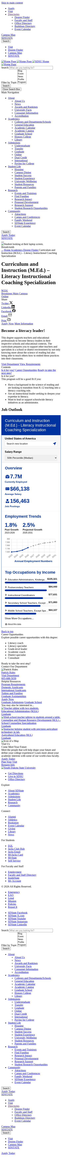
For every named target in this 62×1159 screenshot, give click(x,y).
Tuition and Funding (12, 693)
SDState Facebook (17, 912)
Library (18, 139)
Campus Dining (23, 172)
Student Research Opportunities (31, 208)
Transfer (19, 148)
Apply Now (7, 323)
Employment (14, 872)
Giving (11, 828)
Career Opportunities (26, 370)
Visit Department (10, 364)
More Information (24, 323)
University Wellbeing (26, 181)
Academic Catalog (24, 130)
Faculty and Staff (23, 20)
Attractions (20, 214)
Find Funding (22, 196)
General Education (24, 124)
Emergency (14, 892)
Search (6, 41)
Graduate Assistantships (13, 696)
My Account (14, 880)
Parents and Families (25, 187)
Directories (13, 14)
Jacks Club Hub (16, 848)
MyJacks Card (15, 854)
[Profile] (22, 79)
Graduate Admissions (12, 702)
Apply (11, 8)
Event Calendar (23, 29)
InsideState (13, 877)
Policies (12, 904)
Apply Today (8, 235)
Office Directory (23, 23)
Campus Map (8, 34)
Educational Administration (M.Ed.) (20, 711)
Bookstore (13, 822)
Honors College (23, 136)
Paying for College (24, 163)
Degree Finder (22, 17)
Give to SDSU (15, 776)
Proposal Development (26, 202)
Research (13, 190)
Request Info (8, 764)
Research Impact (23, 199)
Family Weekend (23, 220)
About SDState (16, 790)
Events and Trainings (26, 193)
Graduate (19, 151)
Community (14, 211)
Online (18, 154)
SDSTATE (7, 37)
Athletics (12, 819)
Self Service (14, 860)
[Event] (22, 73)
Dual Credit (21, 157)
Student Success (23, 175)
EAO (11, 895)
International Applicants (13, 690)
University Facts (23, 110)
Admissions (14, 142)
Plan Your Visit (9, 761)
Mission (12, 901)
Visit (10, 11)
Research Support (24, 205)
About (11, 98)
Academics (14, 118)
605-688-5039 (8, 678)
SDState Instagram (17, 921)
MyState (12, 857)
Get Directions (15, 773)
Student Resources (24, 184)
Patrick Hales (8, 672)
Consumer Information (26, 112)
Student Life (14, 166)
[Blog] (22, 71)
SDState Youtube (17, 918)
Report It (12, 907)
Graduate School (23, 133)
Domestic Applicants (12, 687)
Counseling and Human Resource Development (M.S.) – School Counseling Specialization (31, 721)
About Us (20, 101)
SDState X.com (16, 915)
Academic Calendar (25, 127)
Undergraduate (22, 145)
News (18, 104)
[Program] (22, 82)
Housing (19, 169)
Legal (11, 898)
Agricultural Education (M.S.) (17, 735)
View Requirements (30, 364)
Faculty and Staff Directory (22, 875)
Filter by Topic (9, 82)
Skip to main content (12, 2)
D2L (10, 845)
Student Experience (25, 178)
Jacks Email (14, 851)
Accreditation (22, 115)
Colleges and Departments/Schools (33, 121)
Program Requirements (13, 684)
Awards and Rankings (26, 107)
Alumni (12, 816)
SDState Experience (25, 223)
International (21, 160)
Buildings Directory (25, 26)
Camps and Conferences (27, 217)
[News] (22, 76)
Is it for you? (8, 370)
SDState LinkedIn (17, 924)
